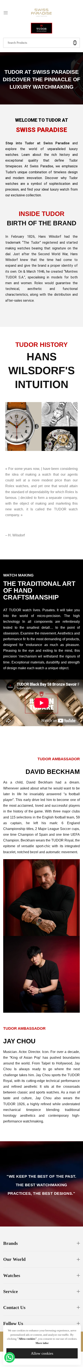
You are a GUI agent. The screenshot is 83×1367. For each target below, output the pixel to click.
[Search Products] (75, 43)
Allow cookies (42, 1353)
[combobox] (41, 43)
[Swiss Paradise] (41, 12)
